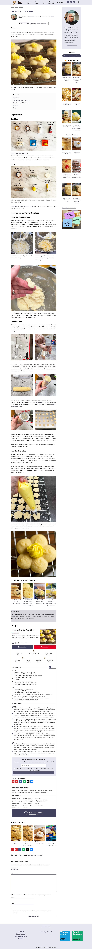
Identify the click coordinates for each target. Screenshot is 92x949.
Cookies (21, 7)
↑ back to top (46, 927)
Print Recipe (22, 647)
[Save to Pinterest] (13, 781)
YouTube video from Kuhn (42, 402)
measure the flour (21, 220)
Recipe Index (37, 2)
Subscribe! (60, 2)
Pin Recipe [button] (45, 647)
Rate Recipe (14, 868)
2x (52, 667)
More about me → (72, 45)
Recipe (15, 108)
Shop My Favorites (51, 2)
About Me (43, 2)
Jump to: (16, 94)
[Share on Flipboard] (16, 781)
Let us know (32, 814)
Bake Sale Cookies (69, 208)
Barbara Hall (15, 633)
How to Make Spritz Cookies (21, 100)
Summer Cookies (28, 2)
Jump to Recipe (24, 23)
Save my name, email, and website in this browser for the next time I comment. (32, 912)
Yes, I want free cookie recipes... (71, 55)
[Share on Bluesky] (31, 781)
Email (13, 903)
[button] (12, 643)
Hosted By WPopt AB (46, 932)
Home (12, 7)
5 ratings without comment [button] (34, 855)
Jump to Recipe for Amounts (19, 153)
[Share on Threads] (28, 781)
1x (49, 667)
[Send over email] (24, 781)
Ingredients (16, 97)
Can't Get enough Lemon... (20, 102)
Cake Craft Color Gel (25, 206)
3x (54, 667)
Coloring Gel (14, 206)
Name (13, 897)
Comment (14, 873)
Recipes (16, 7)
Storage (15, 105)
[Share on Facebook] (20, 781)
